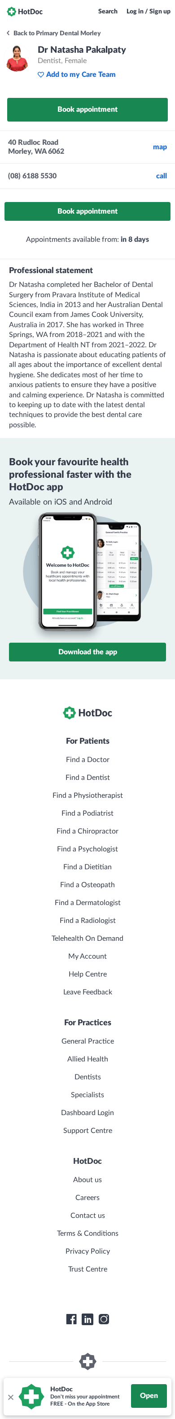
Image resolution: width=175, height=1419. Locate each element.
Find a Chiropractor (87, 831)
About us (87, 1179)
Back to (56, 33)
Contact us (87, 1215)
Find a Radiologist (88, 920)
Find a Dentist (88, 777)
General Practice (87, 1041)
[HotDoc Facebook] (71, 1319)
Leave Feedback (87, 992)
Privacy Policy (88, 1251)
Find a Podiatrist (87, 813)
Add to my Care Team (81, 74)
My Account (87, 956)
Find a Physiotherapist (87, 795)
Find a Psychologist (87, 849)
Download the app (87, 652)
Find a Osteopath (87, 884)
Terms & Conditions (87, 1233)
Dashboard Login (87, 1112)
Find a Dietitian (87, 867)
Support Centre (87, 1130)
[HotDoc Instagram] (104, 1319)
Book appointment (87, 109)
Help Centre (88, 974)
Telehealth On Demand (87, 938)
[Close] (10, 1396)
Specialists (87, 1095)
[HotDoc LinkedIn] (87, 1319)
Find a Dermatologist (88, 902)
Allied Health (87, 1059)
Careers (87, 1197)
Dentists (87, 1077)
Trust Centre (87, 1269)
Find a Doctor (87, 759)
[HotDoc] (24, 11)
